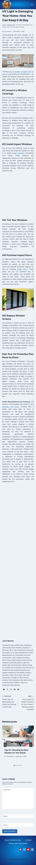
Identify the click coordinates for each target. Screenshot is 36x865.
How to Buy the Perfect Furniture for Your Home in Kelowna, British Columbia (27, 702)
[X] (24, 849)
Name (6, 816)
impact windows (18, 153)
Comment (7, 790)
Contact (28, 840)
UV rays (5, 40)
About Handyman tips (13, 840)
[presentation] (18, 736)
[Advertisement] (18, 195)
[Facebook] (20, 849)
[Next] (30, 745)
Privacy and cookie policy (18, 843)
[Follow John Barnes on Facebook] (3, 689)
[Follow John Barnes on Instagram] (11, 689)
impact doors (22, 269)
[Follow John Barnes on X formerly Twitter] (7, 689)
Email (5, 825)
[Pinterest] (28, 849)
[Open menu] (32, 4)
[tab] (14, 765)
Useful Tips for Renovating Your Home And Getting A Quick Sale (9, 701)
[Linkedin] (32, 849)
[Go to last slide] (5, 745)
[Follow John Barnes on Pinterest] (18, 689)
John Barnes (10, 756)
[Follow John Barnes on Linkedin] (14, 689)
